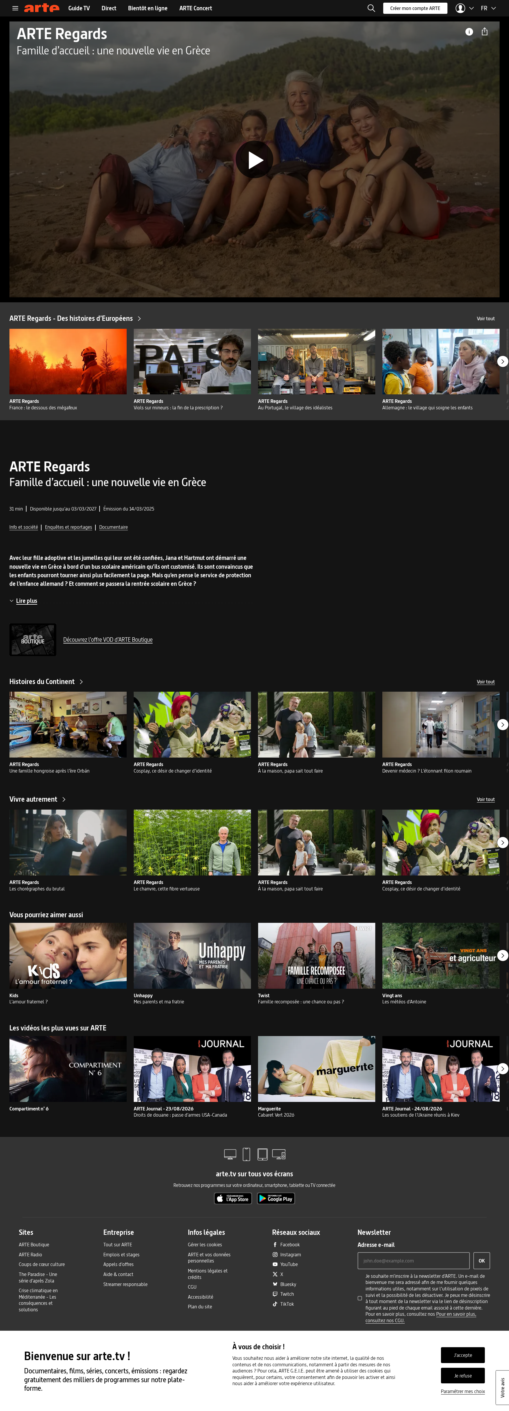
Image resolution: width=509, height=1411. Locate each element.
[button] (371, 8)
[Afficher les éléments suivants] (503, 361)
